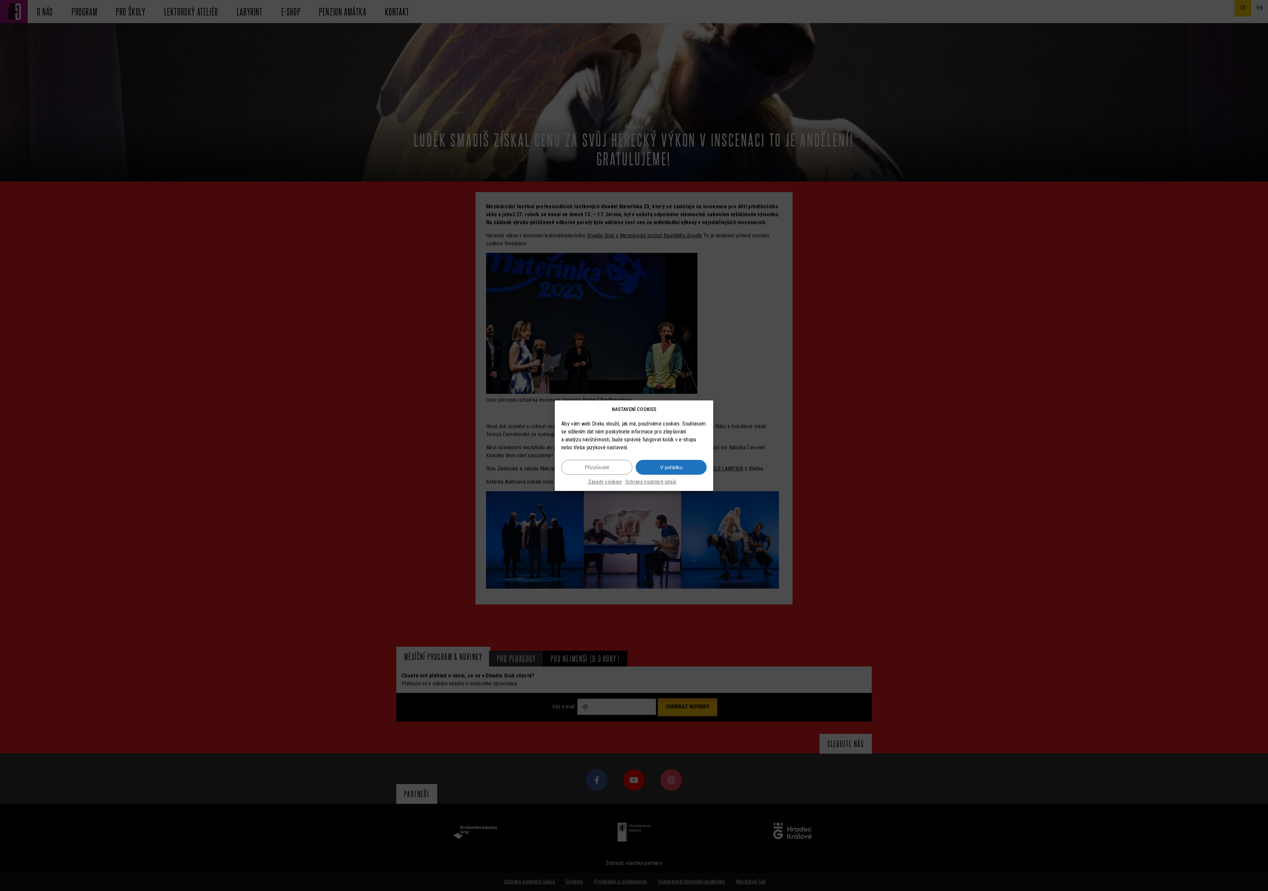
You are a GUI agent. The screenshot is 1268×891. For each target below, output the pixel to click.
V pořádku (671, 467)
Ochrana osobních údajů (651, 482)
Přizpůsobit (597, 467)
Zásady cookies (605, 482)
